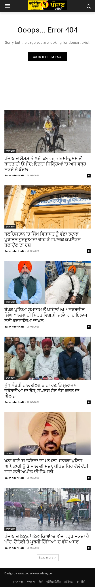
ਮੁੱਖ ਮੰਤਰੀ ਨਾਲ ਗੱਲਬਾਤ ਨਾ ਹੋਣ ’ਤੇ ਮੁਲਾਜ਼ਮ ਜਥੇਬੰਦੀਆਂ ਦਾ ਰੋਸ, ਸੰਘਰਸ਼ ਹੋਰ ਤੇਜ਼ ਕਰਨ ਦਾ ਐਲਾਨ (41, 391)
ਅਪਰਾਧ (9, 453)
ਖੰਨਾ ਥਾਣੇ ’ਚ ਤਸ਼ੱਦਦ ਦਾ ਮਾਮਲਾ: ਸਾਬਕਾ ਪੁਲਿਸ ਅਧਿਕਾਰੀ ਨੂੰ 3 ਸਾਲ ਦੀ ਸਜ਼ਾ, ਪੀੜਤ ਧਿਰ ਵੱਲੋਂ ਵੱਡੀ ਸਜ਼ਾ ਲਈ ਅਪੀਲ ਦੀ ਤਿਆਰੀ (46, 466)
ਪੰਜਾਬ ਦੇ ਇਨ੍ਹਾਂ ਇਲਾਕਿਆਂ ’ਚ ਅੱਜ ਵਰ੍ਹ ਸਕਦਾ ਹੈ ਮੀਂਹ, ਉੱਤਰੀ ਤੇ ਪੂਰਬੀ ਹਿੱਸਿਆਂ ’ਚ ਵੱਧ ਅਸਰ (46, 539)
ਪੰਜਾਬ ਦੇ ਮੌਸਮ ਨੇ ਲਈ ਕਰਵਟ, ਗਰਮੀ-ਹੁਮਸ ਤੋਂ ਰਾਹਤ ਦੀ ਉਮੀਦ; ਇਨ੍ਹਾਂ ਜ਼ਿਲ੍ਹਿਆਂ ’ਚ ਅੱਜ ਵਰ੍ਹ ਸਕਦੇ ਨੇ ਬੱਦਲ (45, 164)
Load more (46, 557)
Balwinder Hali (14, 175)
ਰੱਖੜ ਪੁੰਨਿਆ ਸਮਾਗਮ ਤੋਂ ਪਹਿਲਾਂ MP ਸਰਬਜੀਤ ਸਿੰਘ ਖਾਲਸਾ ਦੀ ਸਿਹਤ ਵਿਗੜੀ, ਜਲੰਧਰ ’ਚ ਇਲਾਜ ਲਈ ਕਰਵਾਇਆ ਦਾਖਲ (45, 315)
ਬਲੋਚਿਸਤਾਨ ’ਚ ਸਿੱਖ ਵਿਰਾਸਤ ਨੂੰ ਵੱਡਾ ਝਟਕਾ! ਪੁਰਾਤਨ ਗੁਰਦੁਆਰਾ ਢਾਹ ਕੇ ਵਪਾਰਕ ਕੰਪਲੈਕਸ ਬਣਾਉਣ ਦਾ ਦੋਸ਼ (42, 239)
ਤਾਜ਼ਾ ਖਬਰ (10, 150)
